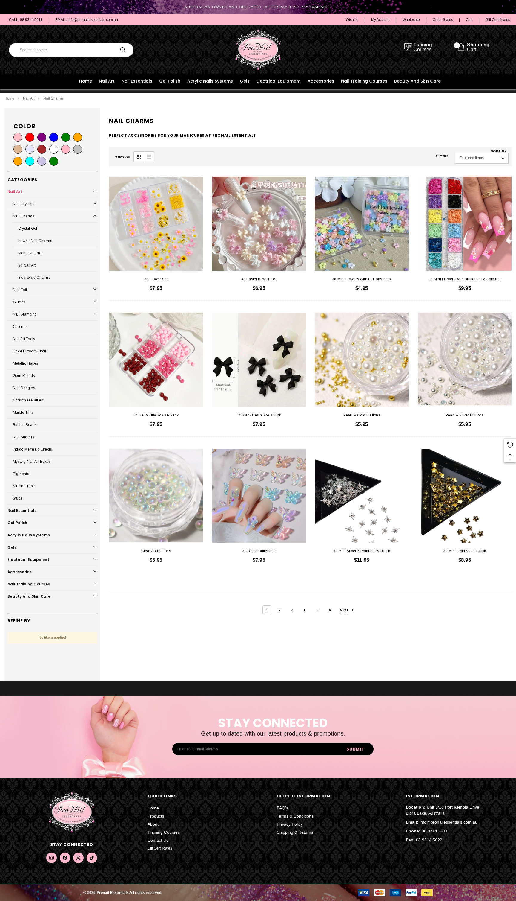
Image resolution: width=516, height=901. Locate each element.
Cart (469, 20)
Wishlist (352, 20)
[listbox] (482, 158)
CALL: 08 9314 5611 (25, 20)
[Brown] (41, 149)
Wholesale (411, 20)
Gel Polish (169, 81)
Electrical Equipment (279, 81)
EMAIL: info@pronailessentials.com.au (86, 20)
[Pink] (17, 137)
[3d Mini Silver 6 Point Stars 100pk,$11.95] (362, 496)
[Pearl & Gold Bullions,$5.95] (362, 360)
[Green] (65, 137)
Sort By (499, 151)
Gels (245, 81)
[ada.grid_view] (139, 157)
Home (85, 81)
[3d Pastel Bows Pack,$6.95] (259, 224)
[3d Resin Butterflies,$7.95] (259, 496)
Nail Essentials (137, 81)
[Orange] (77, 137)
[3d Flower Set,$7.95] (156, 224)
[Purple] (41, 137)
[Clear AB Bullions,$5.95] (156, 496)
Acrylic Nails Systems (210, 81)
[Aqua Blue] (29, 161)
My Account (380, 20)
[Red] (29, 137)
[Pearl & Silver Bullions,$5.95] (465, 360)
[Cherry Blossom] (65, 149)
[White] (53, 149)
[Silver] (77, 149)
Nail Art (107, 81)
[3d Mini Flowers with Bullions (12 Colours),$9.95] (465, 224)
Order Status (443, 20)
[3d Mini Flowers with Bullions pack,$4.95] (362, 224)
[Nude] (17, 149)
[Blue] (53, 137)
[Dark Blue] (29, 149)
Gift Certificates (498, 20)
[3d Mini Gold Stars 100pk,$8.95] (465, 496)
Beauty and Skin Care (417, 81)
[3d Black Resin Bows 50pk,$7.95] (259, 360)
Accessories (321, 81)
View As (122, 156)
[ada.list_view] (149, 157)
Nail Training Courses (364, 81)
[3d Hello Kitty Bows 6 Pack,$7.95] (156, 360)
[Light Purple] (41, 161)
